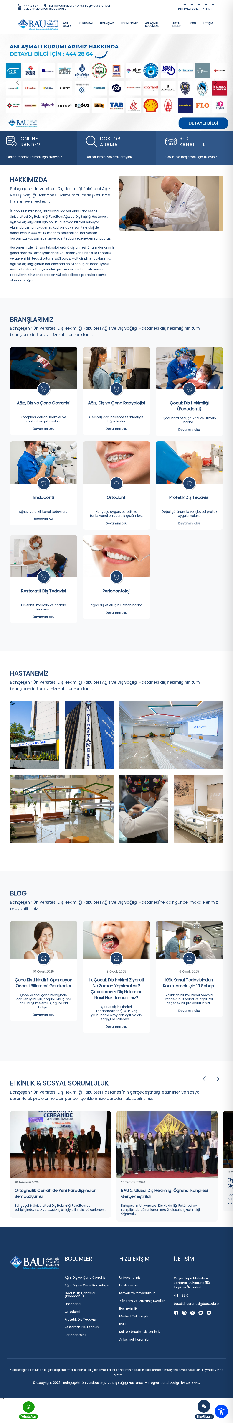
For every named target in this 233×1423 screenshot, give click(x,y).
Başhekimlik (128, 1393)
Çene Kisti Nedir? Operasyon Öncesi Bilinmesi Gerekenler (43, 1068)
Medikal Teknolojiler (134, 1401)
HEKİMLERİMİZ (129, 23)
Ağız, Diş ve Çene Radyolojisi (116, 488)
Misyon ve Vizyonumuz (137, 1378)
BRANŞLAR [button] (107, 23)
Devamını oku (43, 514)
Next (218, 1164)
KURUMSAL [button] (86, 23)
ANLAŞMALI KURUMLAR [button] (152, 24)
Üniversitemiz (129, 1362)
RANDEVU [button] (32, 227)
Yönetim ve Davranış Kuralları (142, 1385)
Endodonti (43, 582)
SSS (193, 23)
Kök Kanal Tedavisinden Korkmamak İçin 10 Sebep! (189, 1068)
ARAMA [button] (110, 227)
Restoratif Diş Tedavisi (43, 676)
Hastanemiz (128, 1370)
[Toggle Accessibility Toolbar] (221, 1411)
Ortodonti (116, 582)
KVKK (123, 1409)
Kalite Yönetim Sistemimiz (140, 1416)
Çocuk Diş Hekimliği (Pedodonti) (189, 491)
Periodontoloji (116, 676)
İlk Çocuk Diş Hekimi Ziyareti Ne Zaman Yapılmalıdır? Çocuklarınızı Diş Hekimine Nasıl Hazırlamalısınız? (116, 1073)
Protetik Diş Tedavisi (189, 582)
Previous (204, 1164)
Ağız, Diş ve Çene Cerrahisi (43, 488)
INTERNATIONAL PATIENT (195, 9)
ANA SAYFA (67, 24)
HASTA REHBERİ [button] (176, 24)
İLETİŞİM (208, 23)
